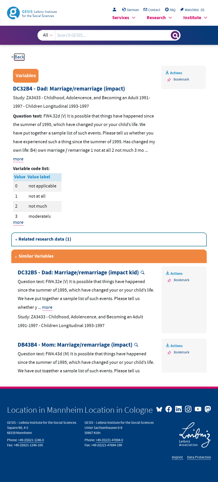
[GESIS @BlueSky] (160, 408)
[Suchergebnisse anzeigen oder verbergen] (175, 35)
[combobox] (109, 35)
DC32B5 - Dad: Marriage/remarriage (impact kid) (78, 273)
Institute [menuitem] (192, 17)
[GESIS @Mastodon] (207, 408)
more (18, 159)
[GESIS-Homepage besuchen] (32, 13)
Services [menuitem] (120, 17)
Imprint (178, 457)
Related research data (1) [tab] (45, 239)
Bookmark (181, 79)
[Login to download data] (115, 10)
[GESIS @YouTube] (198, 408)
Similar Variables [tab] (36, 256)
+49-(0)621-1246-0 (31, 440)
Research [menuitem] (156, 17)
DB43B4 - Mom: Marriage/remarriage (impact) (75, 345)
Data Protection (199, 457)
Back (19, 57)
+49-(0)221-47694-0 (109, 440)
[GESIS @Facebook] (169, 408)
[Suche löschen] (167, 35)
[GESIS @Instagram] (189, 408)
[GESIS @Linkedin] (179, 408)
